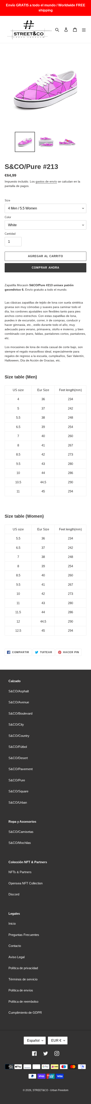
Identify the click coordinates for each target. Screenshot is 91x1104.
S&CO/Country (18, 735)
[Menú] (83, 29)
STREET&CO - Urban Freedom (50, 1090)
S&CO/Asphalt (18, 691)
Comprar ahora (45, 267)
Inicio (12, 923)
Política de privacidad (23, 968)
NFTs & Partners (20, 872)
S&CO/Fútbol (17, 747)
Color (8, 217)
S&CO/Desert (18, 758)
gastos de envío (46, 181)
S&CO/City (16, 724)
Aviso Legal (16, 957)
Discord (13, 894)
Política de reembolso (23, 1001)
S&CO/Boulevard (20, 713)
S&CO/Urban (17, 802)
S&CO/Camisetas (20, 832)
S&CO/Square (18, 791)
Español (33, 1040)
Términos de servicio (22, 979)
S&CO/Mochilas (19, 843)
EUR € (56, 1040)
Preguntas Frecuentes (23, 935)
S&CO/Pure (16, 780)
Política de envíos (20, 990)
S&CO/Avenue (18, 702)
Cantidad (10, 233)
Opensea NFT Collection (25, 883)
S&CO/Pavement (20, 769)
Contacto (14, 946)
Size (7, 200)
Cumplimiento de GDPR (25, 1012)
